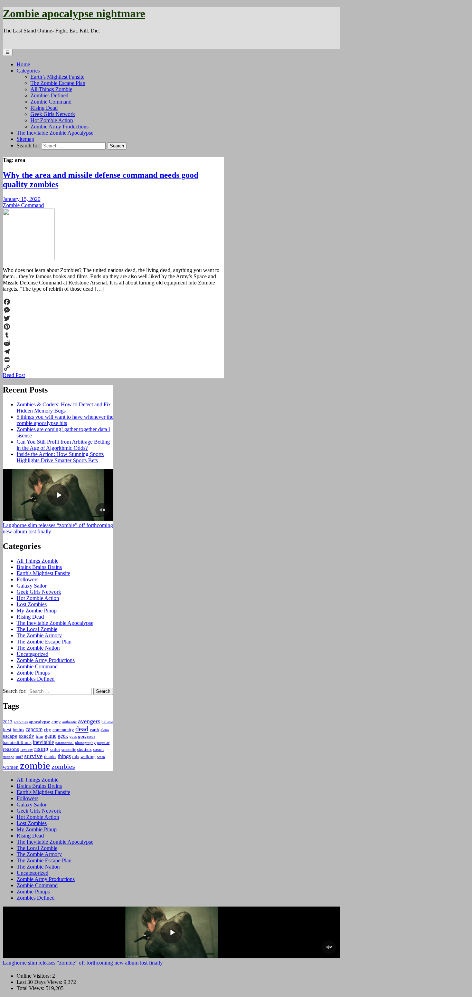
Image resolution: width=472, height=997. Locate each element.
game (50, 736)
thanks (50, 756)
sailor (55, 749)
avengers (89, 721)
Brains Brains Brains (39, 567)
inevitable (43, 742)
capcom (34, 729)
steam (98, 749)
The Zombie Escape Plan (57, 83)
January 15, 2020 (21, 199)
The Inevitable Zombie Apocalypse (55, 133)
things (64, 756)
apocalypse (39, 721)
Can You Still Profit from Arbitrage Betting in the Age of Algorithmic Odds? (63, 445)
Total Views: (31, 988)
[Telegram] (113, 351)
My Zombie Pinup (37, 610)
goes (73, 736)
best (7, 729)
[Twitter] (113, 318)
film (39, 736)
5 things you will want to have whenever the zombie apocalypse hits (65, 420)
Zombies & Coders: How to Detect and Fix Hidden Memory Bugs (64, 407)
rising (41, 748)
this (75, 756)
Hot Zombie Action (51, 120)
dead (81, 729)
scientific (69, 750)
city (47, 729)
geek (63, 736)
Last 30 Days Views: (40, 982)
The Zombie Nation (38, 648)
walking (88, 756)
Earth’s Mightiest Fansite (57, 77)
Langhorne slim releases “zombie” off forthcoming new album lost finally (83, 963)
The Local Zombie (37, 629)
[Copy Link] (113, 368)
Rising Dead (44, 108)
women (11, 767)
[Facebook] (113, 302)
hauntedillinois (17, 742)
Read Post (14, 375)
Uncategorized (32, 654)
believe (107, 722)
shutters (84, 749)
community (63, 729)
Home (23, 64)
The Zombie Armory (39, 635)
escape (10, 736)
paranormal (64, 743)
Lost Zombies (32, 604)
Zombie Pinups (33, 673)
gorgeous (86, 736)
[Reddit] (113, 343)
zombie (35, 765)
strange (8, 757)
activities (21, 722)
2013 (7, 721)
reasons (11, 749)
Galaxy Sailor (32, 586)
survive (33, 756)
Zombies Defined (49, 95)
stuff (19, 757)
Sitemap (25, 139)
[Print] (113, 360)
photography (85, 743)
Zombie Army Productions (59, 126)
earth (94, 729)
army (56, 721)
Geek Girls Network (52, 114)
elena (105, 730)
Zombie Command (51, 102)
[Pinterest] (113, 326)
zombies (63, 766)
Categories (28, 71)
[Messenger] (113, 310)
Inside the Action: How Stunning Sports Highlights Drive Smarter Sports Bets (60, 457)
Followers (27, 579)
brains (18, 729)
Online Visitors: (34, 976)
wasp (101, 757)
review (26, 749)
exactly (26, 736)
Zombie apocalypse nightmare (74, 13)
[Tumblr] (113, 335)
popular (103, 743)
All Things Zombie (51, 89)
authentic (69, 722)
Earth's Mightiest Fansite (43, 573)
